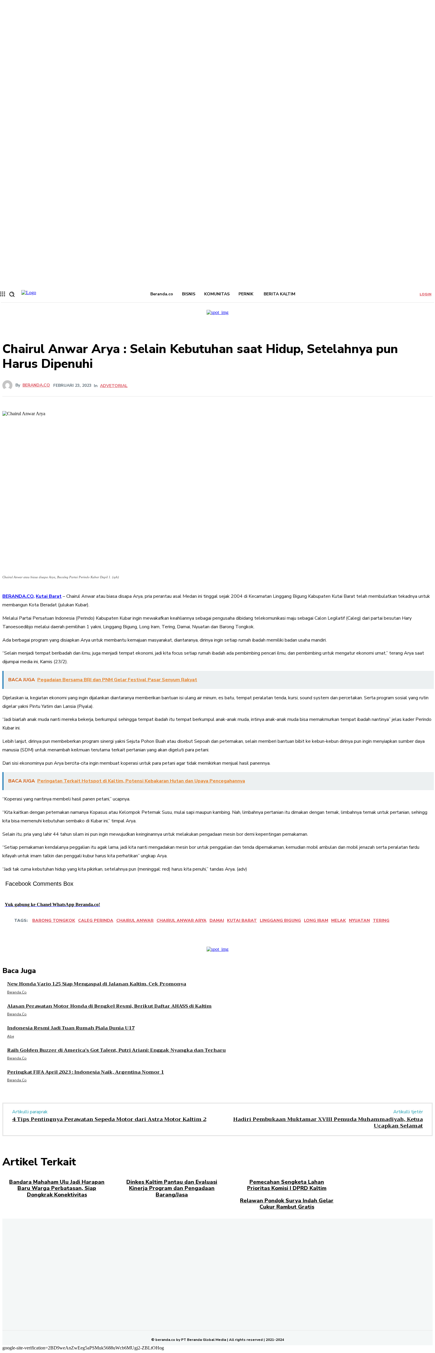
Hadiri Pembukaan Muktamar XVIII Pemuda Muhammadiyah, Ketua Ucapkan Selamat (328, 1122)
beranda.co (36, 385)
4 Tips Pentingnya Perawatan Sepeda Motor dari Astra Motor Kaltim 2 (109, 1119)
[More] (274, 385)
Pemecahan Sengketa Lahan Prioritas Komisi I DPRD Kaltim (286, 1185)
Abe (10, 1036)
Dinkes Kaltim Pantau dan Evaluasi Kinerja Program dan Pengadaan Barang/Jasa (171, 1188)
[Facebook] (189, 385)
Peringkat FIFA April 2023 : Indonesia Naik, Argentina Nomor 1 (85, 1072)
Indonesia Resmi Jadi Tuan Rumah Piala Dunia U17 (71, 1028)
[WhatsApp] (252, 385)
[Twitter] (210, 385)
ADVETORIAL (114, 386)
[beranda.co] (8, 385)
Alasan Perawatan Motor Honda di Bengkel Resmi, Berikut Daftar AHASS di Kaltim (109, 1006)
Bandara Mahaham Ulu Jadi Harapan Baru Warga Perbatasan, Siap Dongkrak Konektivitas (56, 1188)
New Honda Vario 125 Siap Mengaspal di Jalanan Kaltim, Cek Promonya (96, 984)
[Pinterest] (231, 385)
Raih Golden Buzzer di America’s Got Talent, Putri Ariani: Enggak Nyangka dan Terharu (116, 1050)
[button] (12, 294)
